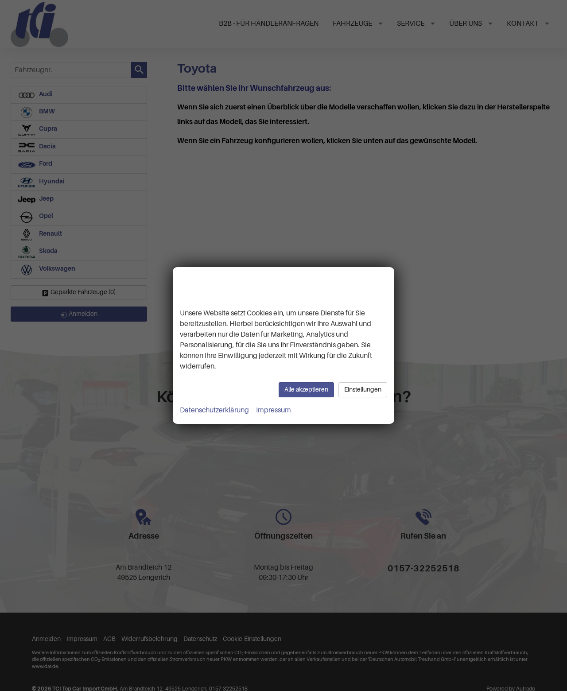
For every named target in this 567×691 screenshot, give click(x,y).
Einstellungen (362, 389)
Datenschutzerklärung (214, 410)
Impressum (273, 410)
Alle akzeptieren (306, 389)
